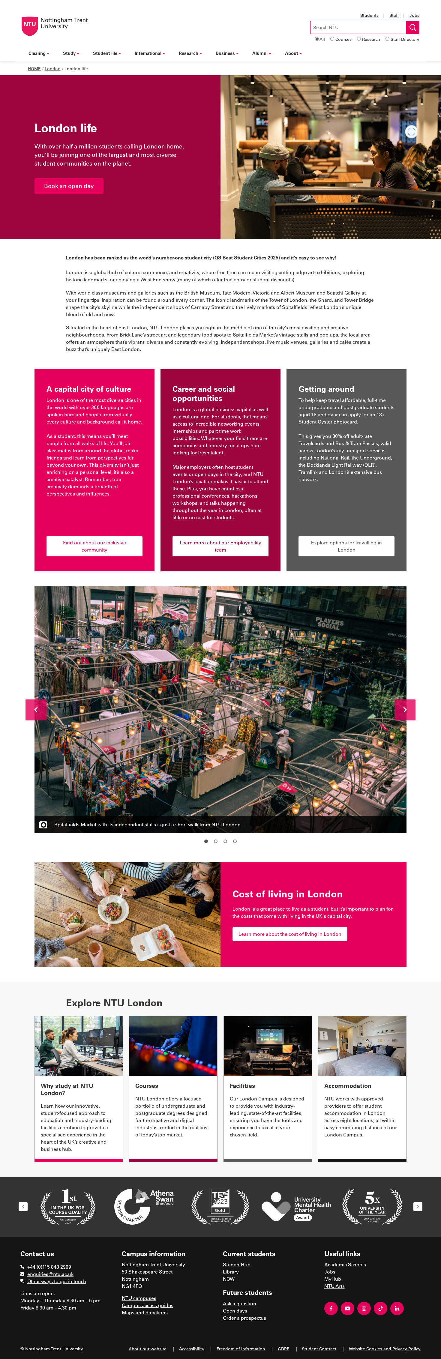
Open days (235, 1310)
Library (231, 1271)
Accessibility (191, 1349)
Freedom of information (241, 1349)
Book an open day (69, 186)
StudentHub (236, 1264)
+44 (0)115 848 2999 (49, 1267)
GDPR (284, 1349)
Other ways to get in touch (56, 1281)
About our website (147, 1349)
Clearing (37, 53)
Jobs (414, 15)
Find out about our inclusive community (94, 546)
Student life (105, 53)
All (322, 39)
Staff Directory (405, 39)
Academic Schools (345, 1264)
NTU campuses (139, 1298)
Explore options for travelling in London (346, 546)
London (53, 68)
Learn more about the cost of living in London (289, 934)
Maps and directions (145, 1312)
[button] (36, 709)
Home (34, 68)
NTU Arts (334, 1286)
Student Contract (319, 1349)
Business (225, 53)
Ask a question (239, 1303)
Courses (343, 39)
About (291, 53)
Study (69, 53)
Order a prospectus (244, 1318)
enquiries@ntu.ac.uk (50, 1274)
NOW (229, 1279)
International (148, 53)
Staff (394, 15)
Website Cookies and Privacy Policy (385, 1349)
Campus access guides (147, 1305)
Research (371, 39)
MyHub (332, 1279)
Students (369, 15)
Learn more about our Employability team (220, 546)
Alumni (260, 53)
